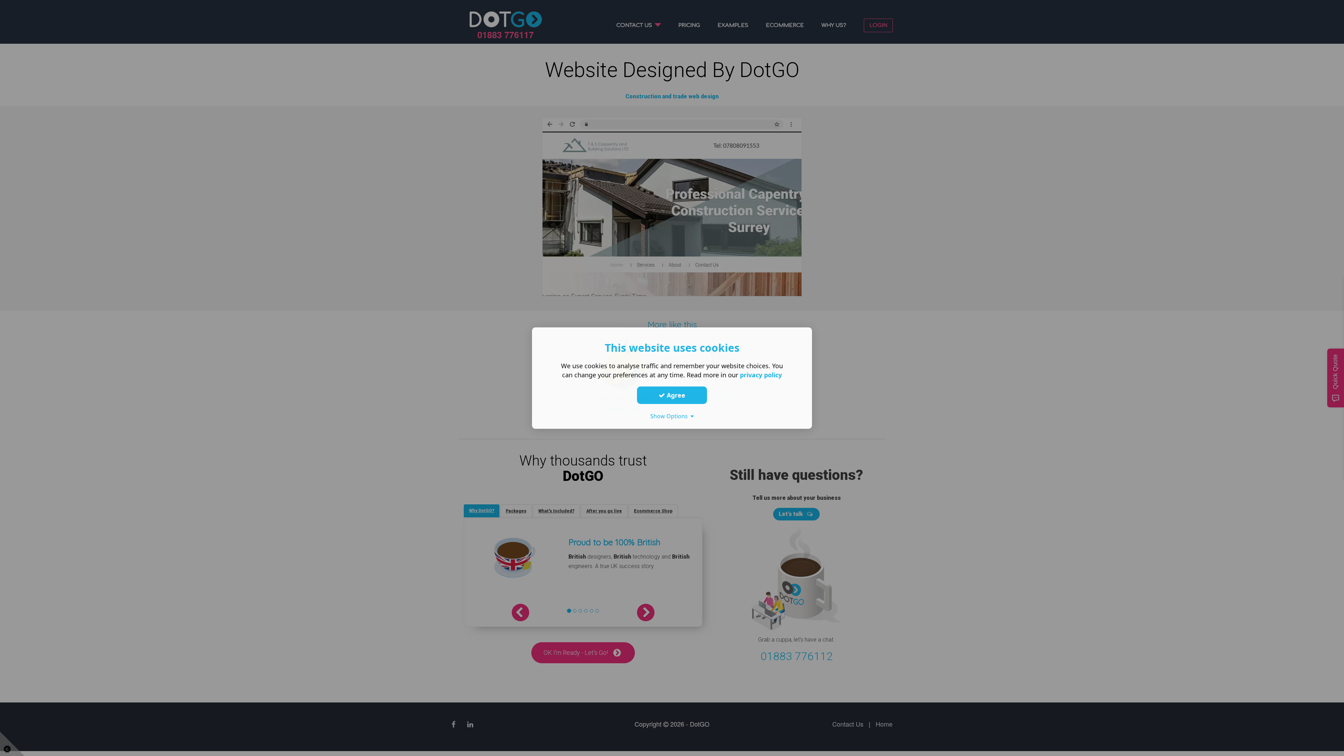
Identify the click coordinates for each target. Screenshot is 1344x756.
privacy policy (761, 375)
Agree (675, 395)
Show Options (670, 416)
